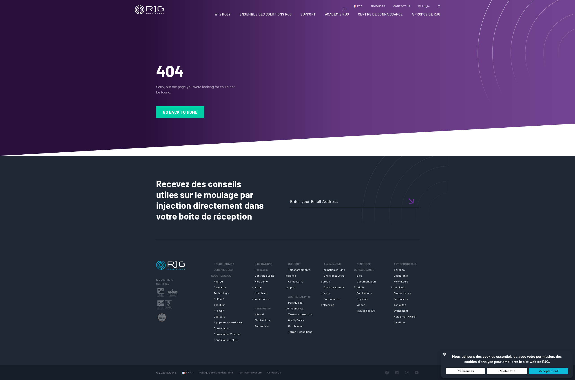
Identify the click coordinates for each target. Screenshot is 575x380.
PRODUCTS (378, 6)
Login (426, 6)
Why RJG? (222, 14)
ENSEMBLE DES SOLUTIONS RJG (265, 14)
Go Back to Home (180, 112)
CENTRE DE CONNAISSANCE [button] (380, 14)
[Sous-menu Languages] (193, 372)
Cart (439, 6)
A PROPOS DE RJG (426, 14)
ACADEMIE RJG (337, 14)
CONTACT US (401, 6)
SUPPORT (308, 14)
